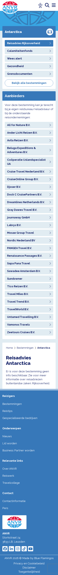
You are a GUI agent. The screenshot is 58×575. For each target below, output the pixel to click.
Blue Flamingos (44, 558)
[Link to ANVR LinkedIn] (11, 548)
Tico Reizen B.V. (17, 286)
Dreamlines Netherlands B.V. (26, 202)
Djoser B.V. (14, 186)
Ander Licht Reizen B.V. (22, 132)
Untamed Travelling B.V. (23, 316)
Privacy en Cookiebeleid (29, 563)
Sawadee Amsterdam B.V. (23, 271)
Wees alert (14, 58)
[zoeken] (48, 5)
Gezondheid (15, 66)
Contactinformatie (14, 501)
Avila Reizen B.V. (17, 140)
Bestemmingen (12, 403)
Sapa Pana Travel (18, 263)
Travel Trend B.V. (18, 301)
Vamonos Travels (18, 324)
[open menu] (54, 5)
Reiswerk (8, 475)
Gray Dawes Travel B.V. (22, 209)
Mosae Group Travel (20, 232)
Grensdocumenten (19, 73)
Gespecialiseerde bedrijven (19, 418)
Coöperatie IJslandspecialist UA (26, 161)
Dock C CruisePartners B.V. (24, 194)
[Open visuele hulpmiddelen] (40, 5)
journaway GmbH (18, 217)
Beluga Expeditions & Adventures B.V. (21, 150)
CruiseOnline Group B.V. (22, 179)
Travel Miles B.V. (17, 294)
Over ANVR (9, 468)
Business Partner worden (18, 450)
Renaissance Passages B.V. (24, 255)
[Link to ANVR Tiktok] (24, 548)
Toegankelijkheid (29, 571)
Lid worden (9, 443)
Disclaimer (29, 567)
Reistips (7, 411)
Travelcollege (11, 482)
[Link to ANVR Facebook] (5, 548)
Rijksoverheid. (41, 383)
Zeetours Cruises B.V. (21, 332)
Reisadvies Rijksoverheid (23, 43)
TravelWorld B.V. (18, 309)
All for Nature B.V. (18, 125)
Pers (5, 508)
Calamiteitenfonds (19, 50)
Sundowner (14, 278)
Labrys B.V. (14, 225)
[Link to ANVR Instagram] (17, 548)
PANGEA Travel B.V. (19, 248)
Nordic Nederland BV (21, 240)
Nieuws (7, 436)
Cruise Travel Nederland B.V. (26, 171)
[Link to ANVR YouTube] (30, 548)
